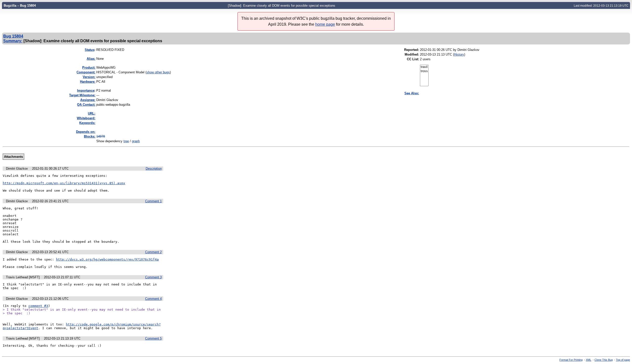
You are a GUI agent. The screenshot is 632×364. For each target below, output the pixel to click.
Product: (88, 67)
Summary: (12, 41)
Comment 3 (153, 277)
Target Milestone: (82, 95)
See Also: (411, 93)
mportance (85, 90)
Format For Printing (571, 359)
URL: (91, 113)
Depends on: (85, 132)
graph (136, 141)
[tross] (424, 71)
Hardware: (87, 81)
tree (126, 141)
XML (588, 359)
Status (89, 50)
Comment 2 (153, 252)
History (459, 54)
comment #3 (38, 306)
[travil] (424, 67)
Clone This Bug (603, 359)
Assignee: (87, 100)
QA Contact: (86, 104)
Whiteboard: (86, 118)
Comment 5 (153, 338)
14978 (100, 136)
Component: (86, 72)
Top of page (623, 359)
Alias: (91, 59)
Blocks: (89, 136)
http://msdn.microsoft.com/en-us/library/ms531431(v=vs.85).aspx (64, 183)
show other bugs (158, 72)
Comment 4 (153, 299)
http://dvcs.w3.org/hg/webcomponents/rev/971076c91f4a (107, 259)
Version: (89, 77)
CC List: (413, 59)
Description (154, 168)
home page (325, 24)
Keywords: (87, 123)
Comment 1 (153, 201)
